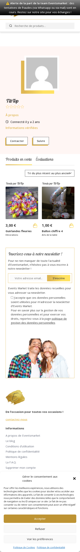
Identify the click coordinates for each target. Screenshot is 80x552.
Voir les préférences (40, 539)
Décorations (12, 234)
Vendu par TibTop (14, 183)
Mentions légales (16, 457)
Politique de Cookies (24, 547)
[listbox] (49, 173)
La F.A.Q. (11, 462)
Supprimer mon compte (21, 467)
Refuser (40, 529)
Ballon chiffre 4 (52, 231)
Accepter (40, 518)
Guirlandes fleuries (19, 231)
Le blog (10, 441)
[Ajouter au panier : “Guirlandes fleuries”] (35, 225)
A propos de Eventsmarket (23, 435)
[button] (74, 478)
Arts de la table (49, 234)
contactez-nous (16, 419)
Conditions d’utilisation (20, 446)
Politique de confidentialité (51, 547)
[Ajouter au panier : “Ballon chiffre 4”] (71, 225)
